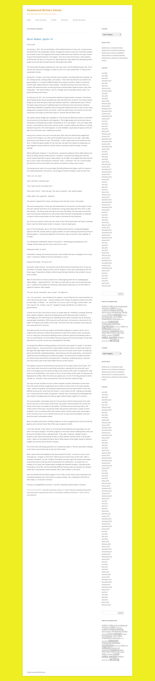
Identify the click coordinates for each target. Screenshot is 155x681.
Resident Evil (116, 329)
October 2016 (106, 205)
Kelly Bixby (117, 319)
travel (116, 334)
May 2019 (105, 126)
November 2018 (107, 141)
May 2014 (105, 278)
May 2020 (105, 96)
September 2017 (107, 177)
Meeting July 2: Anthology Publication (113, 50)
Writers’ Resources (79, 20)
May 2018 (105, 156)
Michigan (116, 324)
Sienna (113, 333)
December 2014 (106, 260)
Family (124, 312)
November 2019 (107, 111)
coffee (112, 308)
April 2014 (105, 280)
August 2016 (105, 210)
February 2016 (106, 225)
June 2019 (105, 124)
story (104, 334)
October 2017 (106, 174)
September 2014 (107, 268)
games (118, 314)
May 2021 (105, 86)
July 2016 (104, 212)
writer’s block (105, 341)
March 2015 (105, 253)
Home (29, 20)
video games (109, 337)
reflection (107, 328)
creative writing (115, 310)
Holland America (43, 492)
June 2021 (105, 83)
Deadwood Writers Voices (44, 10)
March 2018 (105, 162)
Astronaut (73, 490)
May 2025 (105, 78)
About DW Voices (41, 20)
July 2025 (104, 73)
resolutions (106, 331)
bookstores (122, 306)
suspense (110, 335)
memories (107, 323)
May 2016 (105, 217)
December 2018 (106, 139)
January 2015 (106, 258)
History (124, 315)
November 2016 (107, 202)
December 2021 (106, 81)
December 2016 (106, 199)
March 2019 (105, 131)
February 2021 (106, 88)
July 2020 (104, 93)
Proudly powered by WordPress (36, 672)
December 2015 (106, 230)
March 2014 (105, 283)
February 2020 (106, 103)
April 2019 (105, 129)
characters (105, 308)
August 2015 (105, 240)
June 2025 (105, 75)
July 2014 (104, 273)
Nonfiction (53, 490)
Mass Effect (105, 322)
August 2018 (105, 149)
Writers (59, 490)
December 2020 (106, 91)
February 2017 (106, 194)
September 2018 (107, 146)
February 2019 (106, 134)
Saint (121, 331)
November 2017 (107, 172)
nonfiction (108, 326)
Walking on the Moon (71, 492)
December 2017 (106, 169)
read (126, 326)
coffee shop (119, 308)
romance (114, 330)
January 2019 (106, 136)
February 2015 (106, 255)
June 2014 (105, 275)
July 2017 (104, 182)
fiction (110, 314)
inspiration (107, 318)
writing (114, 340)
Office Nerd (118, 326)
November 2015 (107, 232)
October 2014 (106, 265)
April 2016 (105, 220)
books (115, 306)
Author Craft (107, 306)
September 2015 (107, 237)
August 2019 (105, 118)
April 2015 (105, 250)
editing (109, 312)
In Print (53, 20)
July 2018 (104, 151)
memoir (113, 321)
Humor (115, 317)
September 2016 (107, 207)
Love (122, 319)
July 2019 (104, 121)
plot (123, 326)
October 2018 (106, 144)
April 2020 (105, 98)
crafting (105, 310)
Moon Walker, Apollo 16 (40, 39)
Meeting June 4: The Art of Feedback (113, 53)
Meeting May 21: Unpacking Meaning (113, 55)
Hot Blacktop (107, 317)
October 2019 (106, 113)
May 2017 (105, 187)
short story (106, 332)
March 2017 (105, 192)
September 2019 (107, 116)
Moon (51, 492)
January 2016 (106, 227)
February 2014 (106, 286)
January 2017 (106, 197)
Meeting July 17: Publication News (112, 48)
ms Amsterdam (58, 492)
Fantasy (104, 315)
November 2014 (107, 263)
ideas (120, 317)
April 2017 (105, 189)
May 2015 (105, 248)
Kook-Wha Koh (31, 495)
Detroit (104, 312)
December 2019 (106, 108)
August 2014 (105, 270)
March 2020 (105, 101)
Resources (64, 20)
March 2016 (105, 222)
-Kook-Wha (45, 490)
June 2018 (105, 154)
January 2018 (106, 167)
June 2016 (105, 215)
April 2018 (105, 159)
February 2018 (106, 164)
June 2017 (105, 184)
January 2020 (106, 106)
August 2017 (105, 179)
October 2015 (106, 235)
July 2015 (104, 243)
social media (120, 333)
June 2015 (105, 245)
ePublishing (116, 312)
